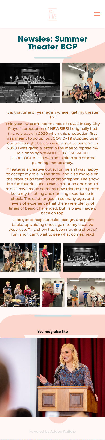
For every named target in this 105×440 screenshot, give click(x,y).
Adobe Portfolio (63, 431)
